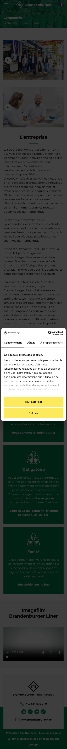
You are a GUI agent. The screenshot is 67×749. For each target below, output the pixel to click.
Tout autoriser (33, 401)
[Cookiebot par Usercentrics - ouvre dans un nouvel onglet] (48, 333)
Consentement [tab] (13, 342)
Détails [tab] (31, 342)
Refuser (33, 412)
